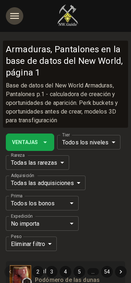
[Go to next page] (121, 272)
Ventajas (25, 142)
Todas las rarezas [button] (34, 162)
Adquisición (22, 175)
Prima (16, 195)
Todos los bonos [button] (33, 203)
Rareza (17, 155)
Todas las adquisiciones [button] (42, 183)
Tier (66, 135)
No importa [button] (25, 223)
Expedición (21, 216)
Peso (16, 236)
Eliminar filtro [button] (28, 244)
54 (107, 272)
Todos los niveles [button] (85, 142)
